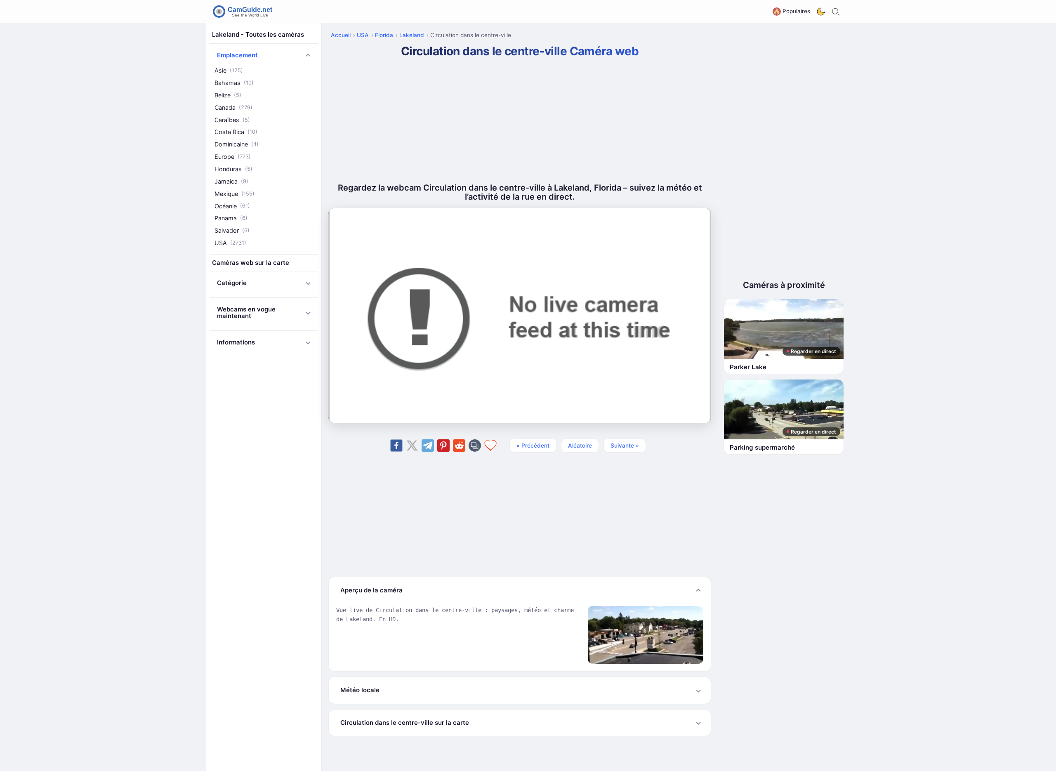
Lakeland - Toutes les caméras (258, 34)
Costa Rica (235, 131)
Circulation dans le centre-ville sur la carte (404, 722)
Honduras (233, 168)
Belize (227, 95)
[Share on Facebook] (396, 445)
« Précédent (532, 445)
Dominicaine (236, 144)
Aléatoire (580, 445)
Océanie (232, 205)
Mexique (234, 193)
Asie (228, 70)
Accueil (341, 35)
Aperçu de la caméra (371, 590)
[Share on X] (412, 445)
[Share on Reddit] (459, 445)
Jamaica (231, 181)
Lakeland (411, 35)
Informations (236, 342)
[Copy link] (475, 445)
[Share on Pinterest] (443, 445)
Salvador (232, 230)
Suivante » (624, 445)
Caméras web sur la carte (250, 262)
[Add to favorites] (490, 445)
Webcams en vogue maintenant (246, 312)
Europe (232, 156)
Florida (384, 35)
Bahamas (234, 82)
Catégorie (232, 283)
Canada (233, 107)
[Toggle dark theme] (821, 11)
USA (230, 242)
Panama (231, 218)
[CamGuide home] (244, 11)
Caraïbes (232, 119)
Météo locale (360, 690)
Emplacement (237, 55)
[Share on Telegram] (428, 445)
